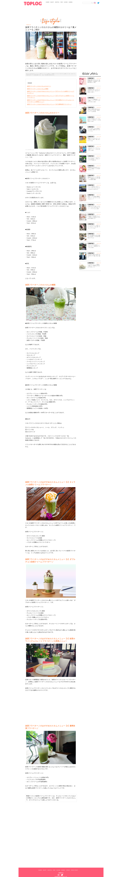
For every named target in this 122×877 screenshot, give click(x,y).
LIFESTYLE (57, 2)
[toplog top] (33, 3)
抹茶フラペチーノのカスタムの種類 (37, 89)
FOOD (61, 2)
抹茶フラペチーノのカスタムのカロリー (39, 86)
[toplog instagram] (95, 3)
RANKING (70, 2)
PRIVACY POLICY (74, 870)
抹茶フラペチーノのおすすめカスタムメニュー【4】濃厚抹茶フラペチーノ (49, 104)
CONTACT (68, 870)
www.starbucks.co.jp (29, 149)
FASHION (47, 2)
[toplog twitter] (99, 3)
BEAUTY (52, 2)
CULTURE (66, 2)
